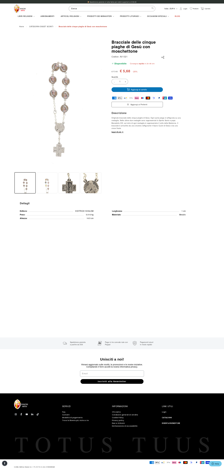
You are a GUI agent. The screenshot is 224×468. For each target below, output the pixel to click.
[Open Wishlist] (191, 8)
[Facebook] (21, 414)
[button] (26, 16)
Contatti (66, 415)
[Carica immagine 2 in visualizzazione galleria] (47, 182)
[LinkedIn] (32, 414)
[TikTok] (37, 414)
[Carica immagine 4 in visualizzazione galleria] (91, 182)
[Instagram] (16, 414)
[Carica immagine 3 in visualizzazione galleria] (69, 182)
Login (164, 412)
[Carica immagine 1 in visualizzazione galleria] (25, 182)
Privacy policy (118, 420)
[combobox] (112, 8)
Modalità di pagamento (72, 417)
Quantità (115, 77)
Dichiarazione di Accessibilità (124, 426)
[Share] (163, 57)
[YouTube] (26, 414)
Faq (63, 412)
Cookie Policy (118, 417)
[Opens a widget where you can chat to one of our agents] (215, 464)
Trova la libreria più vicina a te (75, 420)
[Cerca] (152, 8)
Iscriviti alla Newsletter (112, 381)
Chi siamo (116, 412)
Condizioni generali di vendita (125, 415)
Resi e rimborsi (118, 423)
